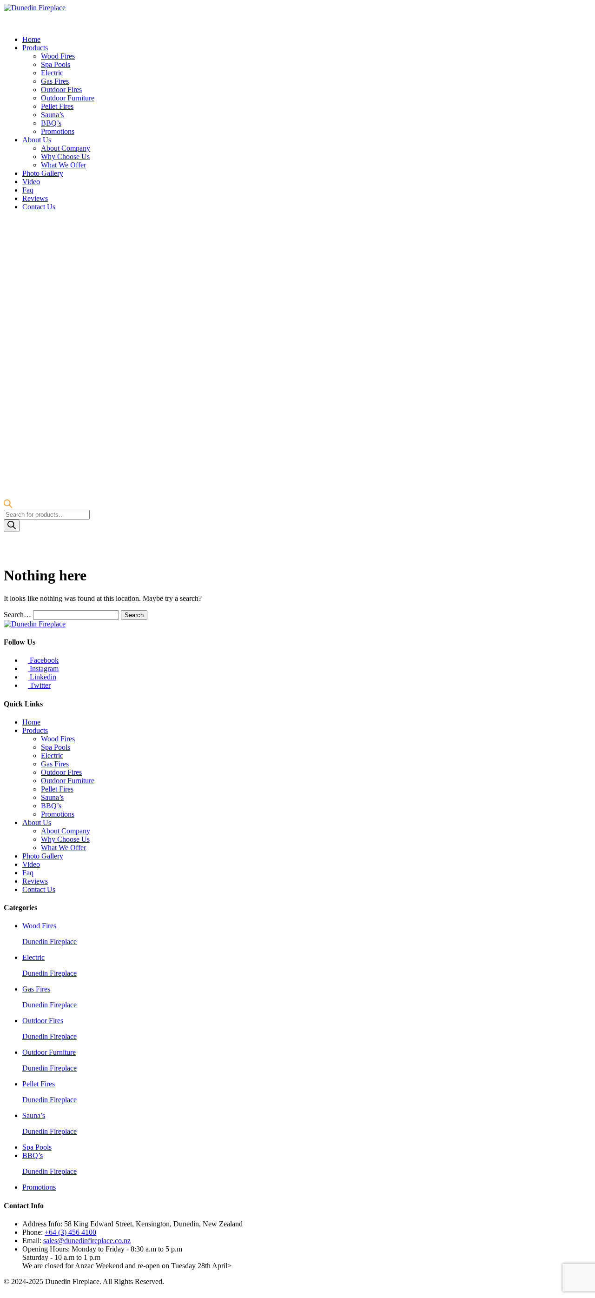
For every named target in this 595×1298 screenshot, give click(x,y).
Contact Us (38, 207)
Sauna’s (52, 115)
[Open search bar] (8, 505)
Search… (17, 615)
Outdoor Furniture (67, 98)
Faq (27, 190)
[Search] (12, 525)
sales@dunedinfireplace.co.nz (87, 1241)
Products (35, 48)
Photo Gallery (42, 173)
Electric (52, 73)
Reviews (35, 198)
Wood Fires (58, 56)
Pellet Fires (57, 106)
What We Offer (63, 165)
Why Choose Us (65, 156)
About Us (36, 140)
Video (31, 182)
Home (31, 39)
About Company (65, 148)
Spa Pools (55, 64)
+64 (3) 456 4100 (70, 1232)
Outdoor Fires (61, 89)
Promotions (57, 131)
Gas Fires (55, 81)
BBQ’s (51, 123)
